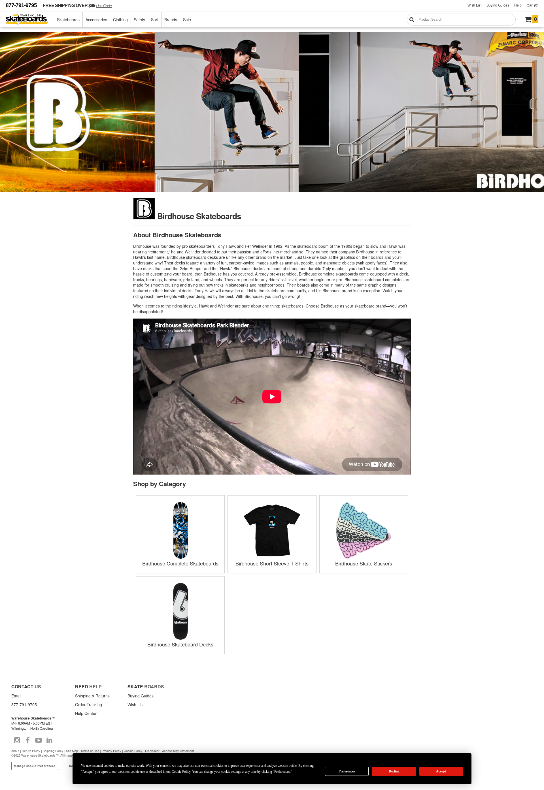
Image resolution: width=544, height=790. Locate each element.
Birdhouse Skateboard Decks (180, 644)
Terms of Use (89, 750)
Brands (170, 19)
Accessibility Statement (178, 750)
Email (16, 696)
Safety (139, 19)
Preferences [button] (282, 772)
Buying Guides (497, 5)
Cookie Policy (133, 750)
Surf (154, 19)
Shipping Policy (53, 750)
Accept (441, 771)
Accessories (96, 19)
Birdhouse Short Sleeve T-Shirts (272, 563)
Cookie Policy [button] (181, 772)
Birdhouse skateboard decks (192, 257)
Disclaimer (152, 750)
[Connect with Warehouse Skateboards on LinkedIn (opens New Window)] (49, 740)
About (15, 750)
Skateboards (68, 19)
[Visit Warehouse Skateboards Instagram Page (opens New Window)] (17, 740)
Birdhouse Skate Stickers (363, 563)
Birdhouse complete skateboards (328, 274)
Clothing (120, 19)
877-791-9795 (21, 5)
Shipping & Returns (92, 696)
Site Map (72, 750)
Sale (187, 19)
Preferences (347, 771)
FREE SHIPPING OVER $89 (77, 5)
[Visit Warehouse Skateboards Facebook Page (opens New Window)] (28, 740)
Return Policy (31, 750)
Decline (394, 771)
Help (518, 5)
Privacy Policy (111, 750)
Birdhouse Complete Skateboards (180, 563)
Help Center (86, 713)
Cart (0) (532, 5)
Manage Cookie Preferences (35, 766)
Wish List (474, 5)
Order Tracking (88, 704)
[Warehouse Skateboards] (30, 19)
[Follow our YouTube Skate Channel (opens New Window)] (38, 740)
